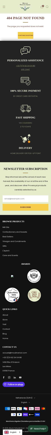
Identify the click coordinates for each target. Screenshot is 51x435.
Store (5, 319)
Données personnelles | (32, 421)
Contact (6, 329)
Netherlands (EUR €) (24, 398)
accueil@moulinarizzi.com (15, 352)
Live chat (25, 69)
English (24, 402)
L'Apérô (6, 250)
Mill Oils (6, 227)
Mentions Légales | (14, 421)
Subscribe (25, 207)
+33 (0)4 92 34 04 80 (25, 65)
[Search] (47, 6)
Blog (5, 333)
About (5, 315)
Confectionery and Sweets (15, 232)
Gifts (5, 246)
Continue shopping (25, 35)
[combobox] (12, 432)
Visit (4, 324)
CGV (43, 421)
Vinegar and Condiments (14, 241)
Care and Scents (10, 255)
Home (5, 338)
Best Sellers (8, 236)
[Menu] (4, 6)
